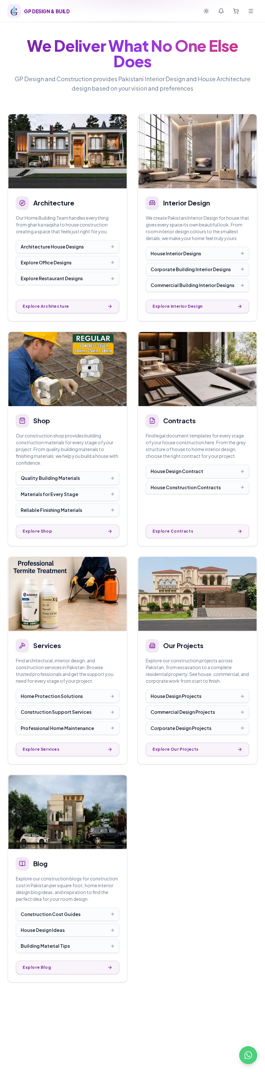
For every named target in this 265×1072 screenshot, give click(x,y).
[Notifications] (221, 11)
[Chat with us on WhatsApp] (248, 1055)
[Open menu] (250, 11)
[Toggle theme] (206, 11)
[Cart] (235, 11)
